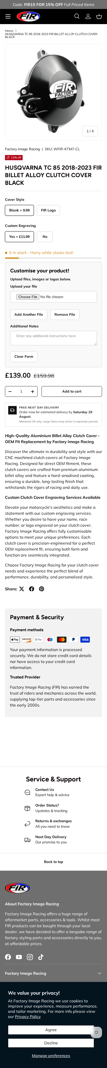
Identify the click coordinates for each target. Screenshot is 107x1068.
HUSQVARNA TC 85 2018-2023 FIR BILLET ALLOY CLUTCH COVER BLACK (51, 36)
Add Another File (28, 314)
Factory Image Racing (22, 149)
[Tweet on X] (22, 589)
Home (9, 30)
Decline (51, 1042)
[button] (99, 16)
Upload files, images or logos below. (40, 279)
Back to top (53, 862)
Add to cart (71, 391)
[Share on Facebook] (32, 589)
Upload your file (23, 286)
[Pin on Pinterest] (42, 589)
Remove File (64, 314)
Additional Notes (24, 326)
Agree (51, 1029)
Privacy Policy (28, 1016)
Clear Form (23, 356)
